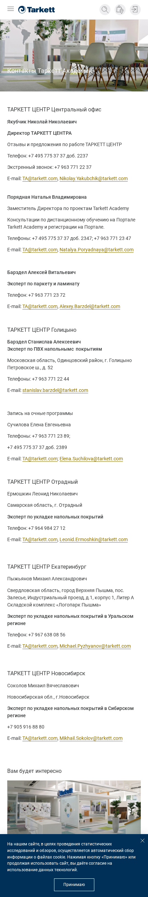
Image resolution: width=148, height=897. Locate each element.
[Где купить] (120, 9)
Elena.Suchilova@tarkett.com (91, 458)
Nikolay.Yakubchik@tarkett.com (94, 178)
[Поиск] (104, 9)
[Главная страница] (36, 10)
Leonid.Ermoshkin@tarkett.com (94, 539)
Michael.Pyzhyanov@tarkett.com (95, 646)
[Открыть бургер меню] (10, 9)
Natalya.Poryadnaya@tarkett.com (97, 249)
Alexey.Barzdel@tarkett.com (90, 306)
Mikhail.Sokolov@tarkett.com (91, 738)
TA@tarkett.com (39, 178)
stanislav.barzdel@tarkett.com (55, 390)
